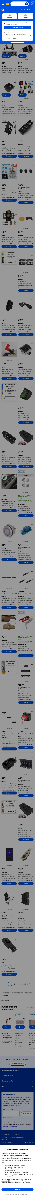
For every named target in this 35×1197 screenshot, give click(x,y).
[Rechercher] (26, 3)
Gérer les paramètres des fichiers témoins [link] (17, 1194)
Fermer (17, 1189)
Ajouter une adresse (17, 27)
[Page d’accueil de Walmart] (7, 3)
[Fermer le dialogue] (32, 1149)
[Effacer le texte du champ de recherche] (24, 3)
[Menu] (2, 3)
